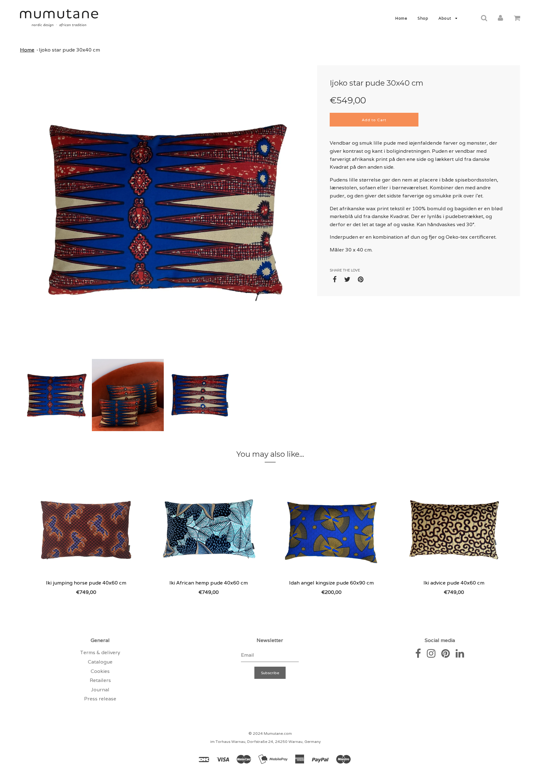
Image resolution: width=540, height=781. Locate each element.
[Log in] (500, 18)
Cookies (100, 671)
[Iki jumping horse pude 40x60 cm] (86, 529)
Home (401, 18)
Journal (100, 689)
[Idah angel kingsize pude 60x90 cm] (331, 529)
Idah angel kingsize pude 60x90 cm (331, 583)
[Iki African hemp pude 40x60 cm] (209, 529)
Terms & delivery (100, 652)
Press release (100, 698)
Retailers (100, 680)
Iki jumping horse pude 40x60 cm (86, 583)
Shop (423, 18)
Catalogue (100, 662)
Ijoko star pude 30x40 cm (69, 50)
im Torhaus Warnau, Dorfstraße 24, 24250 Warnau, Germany (265, 741)
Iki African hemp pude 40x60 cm (208, 583)
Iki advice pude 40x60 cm (453, 583)
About (445, 18)
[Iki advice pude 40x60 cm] (454, 529)
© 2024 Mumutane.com (270, 733)
